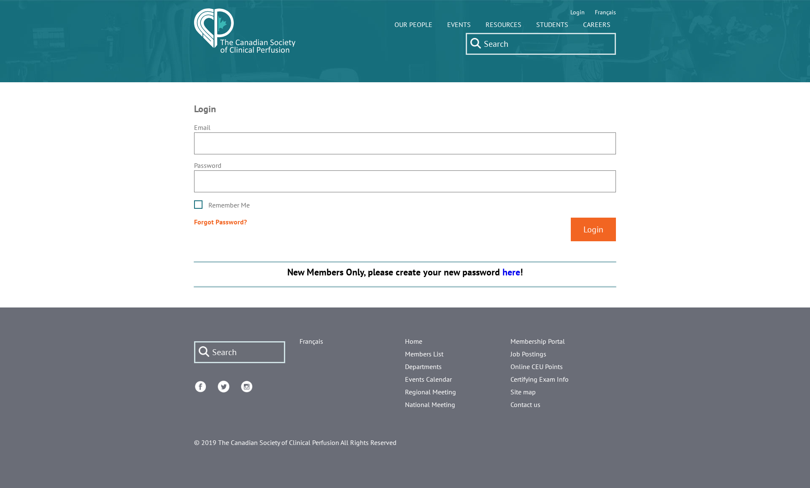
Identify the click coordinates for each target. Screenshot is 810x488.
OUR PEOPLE (413, 24)
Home (413, 341)
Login (577, 12)
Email (202, 127)
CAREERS (596, 24)
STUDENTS (552, 24)
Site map (523, 392)
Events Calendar (428, 379)
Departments (423, 366)
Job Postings (528, 354)
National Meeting (430, 404)
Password (207, 165)
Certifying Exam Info (539, 379)
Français (605, 12)
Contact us (525, 404)
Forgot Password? (220, 222)
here (511, 272)
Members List (424, 354)
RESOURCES (503, 24)
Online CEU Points (536, 366)
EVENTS (459, 24)
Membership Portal (537, 341)
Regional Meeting (430, 392)
